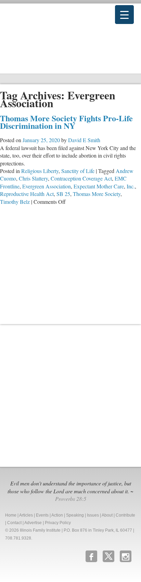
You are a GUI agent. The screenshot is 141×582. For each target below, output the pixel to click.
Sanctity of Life (77, 170)
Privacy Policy (58, 522)
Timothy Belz (15, 201)
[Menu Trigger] (124, 14)
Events (42, 515)
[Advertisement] (70, 394)
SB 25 (63, 193)
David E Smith (84, 140)
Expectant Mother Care (99, 186)
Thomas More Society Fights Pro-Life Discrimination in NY (66, 122)
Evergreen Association (46, 186)
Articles (26, 515)
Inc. (131, 186)
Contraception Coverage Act (81, 178)
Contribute (125, 515)
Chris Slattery (33, 178)
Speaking (75, 515)
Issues (93, 515)
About (107, 515)
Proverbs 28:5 (70, 498)
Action (57, 515)
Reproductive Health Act (27, 193)
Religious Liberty (40, 170)
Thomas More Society (96, 193)
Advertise (33, 522)
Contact (14, 522)
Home (10, 515)
